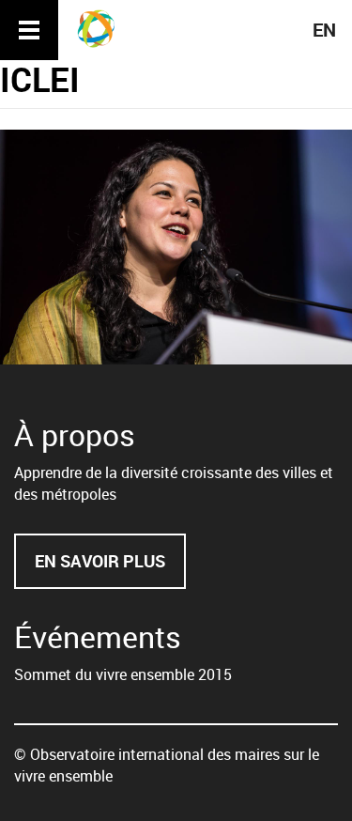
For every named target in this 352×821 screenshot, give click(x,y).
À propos (74, 434)
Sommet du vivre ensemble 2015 (123, 674)
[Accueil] (103, 28)
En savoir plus (110, 570)
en (324, 29)
